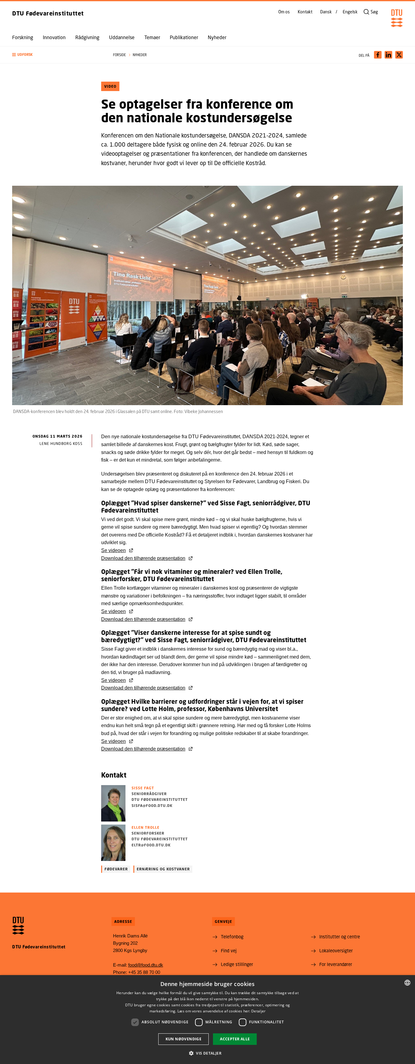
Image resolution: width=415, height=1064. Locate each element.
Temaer (152, 37)
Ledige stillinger (237, 964)
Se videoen (113, 550)
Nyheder (217, 37)
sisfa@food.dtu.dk (152, 805)
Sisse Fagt (143, 788)
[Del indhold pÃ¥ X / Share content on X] (399, 55)
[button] (56, 55)
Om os (284, 12)
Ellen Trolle (145, 827)
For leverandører (335, 964)
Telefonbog (232, 936)
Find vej (229, 950)
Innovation (54, 37)
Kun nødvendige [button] (184, 1039)
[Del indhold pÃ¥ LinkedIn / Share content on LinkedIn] (388, 55)
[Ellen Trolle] (113, 843)
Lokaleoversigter (336, 950)
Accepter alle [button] (235, 1039)
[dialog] (207, 1019)
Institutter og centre (339, 936)
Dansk (326, 12)
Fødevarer (116, 869)
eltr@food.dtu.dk (151, 845)
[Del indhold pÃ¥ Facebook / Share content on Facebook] (378, 55)
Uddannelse (122, 37)
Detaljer (258, 1011)
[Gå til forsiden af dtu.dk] (397, 18)
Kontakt (305, 12)
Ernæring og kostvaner (163, 869)
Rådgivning (87, 37)
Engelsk (350, 12)
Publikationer (184, 37)
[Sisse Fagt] (113, 803)
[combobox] (407, 983)
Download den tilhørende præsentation (143, 558)
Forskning (22, 37)
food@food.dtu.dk (145, 964)
